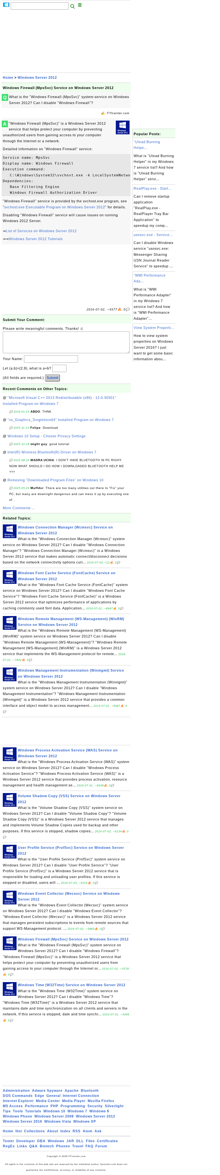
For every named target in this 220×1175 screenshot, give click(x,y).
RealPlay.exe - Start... (152, 188)
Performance (36, 1106)
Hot (18, 1131)
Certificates (107, 1141)
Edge (39, 1096)
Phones (63, 1146)
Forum (101, 1146)
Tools (18, 1111)
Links (22, 1146)
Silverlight (114, 1106)
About (52, 1131)
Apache (72, 1090)
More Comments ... (19, 508)
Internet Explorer (18, 1101)
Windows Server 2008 (54, 1116)
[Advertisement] (66, 42)
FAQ (89, 1146)
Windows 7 (77, 1111)
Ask (98, 1131)
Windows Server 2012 (37, 77)
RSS (77, 1131)
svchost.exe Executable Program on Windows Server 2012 (54, 207)
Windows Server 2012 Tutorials (36, 239)
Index (65, 1131)
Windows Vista (57, 1121)
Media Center (48, 1101)
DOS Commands (18, 1096)
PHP (54, 1106)
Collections (34, 1131)
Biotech (47, 1146)
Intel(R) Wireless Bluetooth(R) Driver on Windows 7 (52, 452)
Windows (56, 1141)
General (53, 1096)
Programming (73, 1106)
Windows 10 (54, 1111)
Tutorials (33, 1111)
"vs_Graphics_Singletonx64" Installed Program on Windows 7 (61, 420)
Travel (77, 1146)
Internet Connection (81, 1096)
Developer (25, 1141)
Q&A (33, 1146)
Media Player (74, 1101)
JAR (70, 1141)
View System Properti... (154, 328)
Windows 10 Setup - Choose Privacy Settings (47, 436)
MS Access (13, 1106)
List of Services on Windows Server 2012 (41, 231)
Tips (7, 1111)
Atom (87, 1131)
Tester (8, 1141)
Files (90, 1141)
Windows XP (84, 1121)
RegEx (9, 1146)
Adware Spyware (47, 1090)
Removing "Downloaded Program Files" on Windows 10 (56, 480)
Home (8, 77)
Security (95, 1106)
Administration (16, 1090)
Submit (52, 378)
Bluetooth (90, 1090)
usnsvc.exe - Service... (153, 235)
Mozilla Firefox (101, 1101)
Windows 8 (99, 1111)
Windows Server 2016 (22, 1121)
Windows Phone (17, 1116)
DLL (80, 1141)
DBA (41, 1141)
